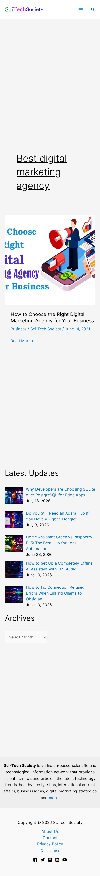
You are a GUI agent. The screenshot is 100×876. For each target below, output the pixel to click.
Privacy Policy (50, 844)
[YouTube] (64, 860)
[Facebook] (35, 860)
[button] (93, 10)
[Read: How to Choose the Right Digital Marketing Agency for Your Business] (50, 259)
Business (18, 328)
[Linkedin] (57, 860)
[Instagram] (50, 860)
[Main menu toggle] (80, 9)
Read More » (22, 341)
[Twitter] (43, 860)
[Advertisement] (50, 72)
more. (54, 797)
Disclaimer (50, 850)
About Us (50, 831)
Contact (50, 837)
